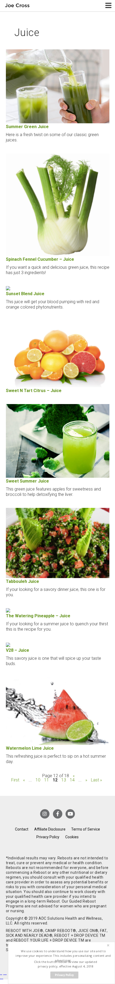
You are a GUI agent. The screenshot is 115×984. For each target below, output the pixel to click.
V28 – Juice (17, 650)
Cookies (72, 837)
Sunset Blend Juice (25, 293)
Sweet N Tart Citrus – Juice (34, 390)
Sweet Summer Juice (27, 481)
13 (63, 780)
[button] (63, 956)
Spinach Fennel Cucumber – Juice (40, 259)
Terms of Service (85, 829)
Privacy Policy (47, 837)
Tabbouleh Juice (22, 581)
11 (46, 780)
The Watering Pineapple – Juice (38, 615)
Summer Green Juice (27, 126)
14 (72, 780)
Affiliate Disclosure (50, 829)
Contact (21, 829)
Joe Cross (17, 5)
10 (38, 780)
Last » (96, 780)
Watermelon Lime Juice (30, 748)
